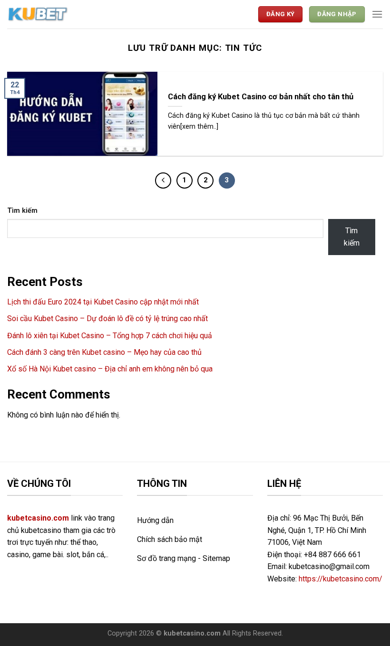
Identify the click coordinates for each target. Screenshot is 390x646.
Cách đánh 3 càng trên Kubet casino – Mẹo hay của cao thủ (104, 352)
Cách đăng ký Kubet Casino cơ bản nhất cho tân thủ (260, 96)
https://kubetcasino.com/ (340, 578)
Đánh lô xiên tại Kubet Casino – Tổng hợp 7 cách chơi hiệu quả (109, 335)
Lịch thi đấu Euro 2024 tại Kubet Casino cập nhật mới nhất (103, 301)
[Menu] (377, 14)
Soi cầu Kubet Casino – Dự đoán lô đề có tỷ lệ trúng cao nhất (107, 318)
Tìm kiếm (22, 211)
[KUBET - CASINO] (38, 14)
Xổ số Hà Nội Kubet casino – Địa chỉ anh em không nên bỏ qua (110, 368)
